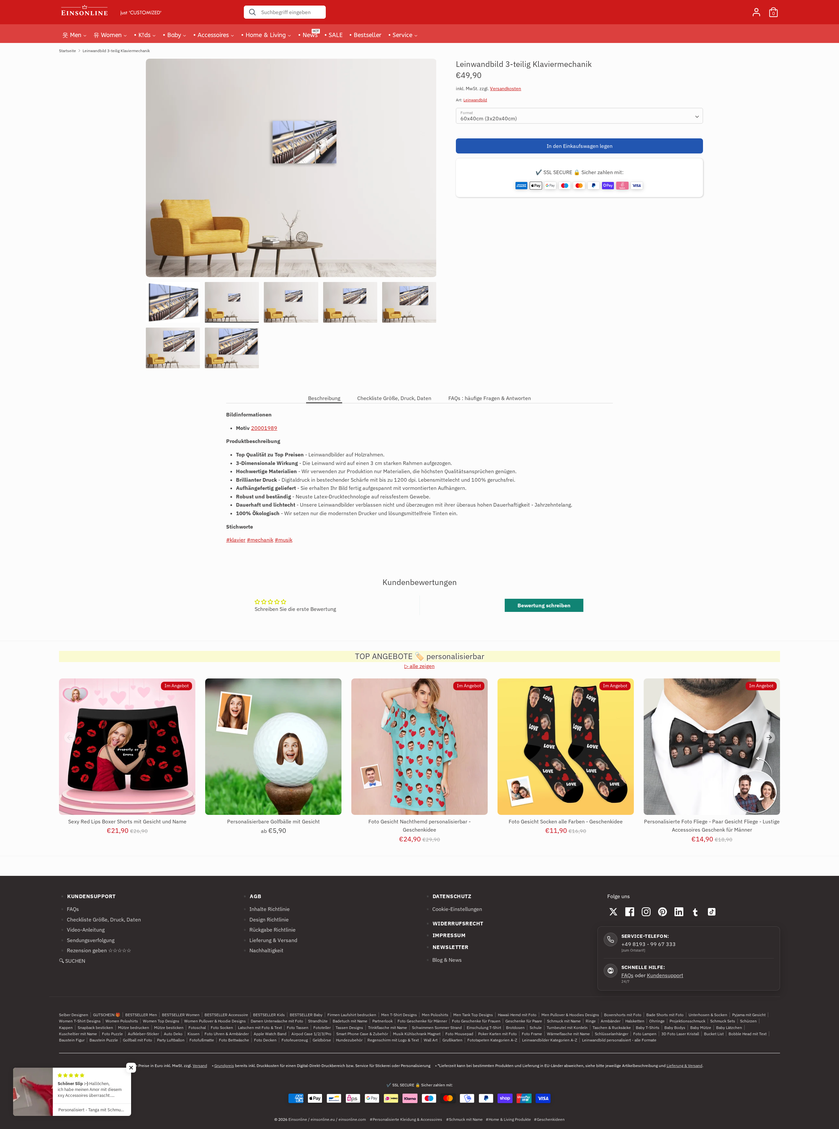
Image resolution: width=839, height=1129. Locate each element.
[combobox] (579, 116)
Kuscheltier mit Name (78, 1033)
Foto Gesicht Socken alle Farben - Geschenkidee (566, 821)
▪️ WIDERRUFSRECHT (453, 923)
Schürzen (748, 1020)
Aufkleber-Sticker (143, 1033)
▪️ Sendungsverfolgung (86, 940)
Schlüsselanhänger (611, 1033)
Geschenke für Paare (523, 1020)
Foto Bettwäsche (234, 1040)
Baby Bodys (674, 1027)
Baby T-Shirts (647, 1027)
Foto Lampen (644, 1033)
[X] (613, 911)
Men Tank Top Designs (473, 1014)
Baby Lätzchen (729, 1027)
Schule (536, 1027)
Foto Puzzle (112, 1033)
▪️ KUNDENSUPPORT (87, 896)
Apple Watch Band (270, 1033)
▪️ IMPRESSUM (445, 935)
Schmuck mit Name (564, 1020)
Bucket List (714, 1033)
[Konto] (756, 9)
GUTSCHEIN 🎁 (106, 1014)
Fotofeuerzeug (295, 1040)
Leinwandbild (475, 99)
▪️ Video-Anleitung (82, 929)
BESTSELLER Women (181, 1014)
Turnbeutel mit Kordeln (567, 1027)
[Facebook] (630, 911)
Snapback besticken (95, 1027)
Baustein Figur (72, 1040)
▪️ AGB (252, 896)
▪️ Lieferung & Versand (269, 940)
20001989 (264, 428)
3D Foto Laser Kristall (680, 1033)
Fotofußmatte (201, 1040)
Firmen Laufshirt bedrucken (351, 1014)
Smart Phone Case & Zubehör (362, 1033)
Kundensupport (665, 975)
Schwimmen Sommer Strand (437, 1027)
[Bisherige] (70, 737)
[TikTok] (712, 911)
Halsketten (634, 1020)
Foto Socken (222, 1027)
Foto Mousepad (459, 1033)
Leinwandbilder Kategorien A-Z (549, 1040)
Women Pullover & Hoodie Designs (215, 1020)
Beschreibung (324, 398)
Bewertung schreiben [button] (544, 605)
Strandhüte (318, 1020)
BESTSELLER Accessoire (226, 1014)
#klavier (235, 539)
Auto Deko (173, 1033)
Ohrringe (657, 1020)
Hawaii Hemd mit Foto (517, 1014)
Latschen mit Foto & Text (260, 1027)
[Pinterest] (662, 911)
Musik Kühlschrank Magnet (416, 1033)
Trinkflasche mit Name (387, 1027)
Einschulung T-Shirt (484, 1027)
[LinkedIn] (679, 911)
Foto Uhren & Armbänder (227, 1033)
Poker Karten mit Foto (497, 1033)
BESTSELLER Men (141, 1014)
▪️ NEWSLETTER (446, 947)
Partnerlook (382, 1020)
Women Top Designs (161, 1020)
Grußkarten (452, 1040)
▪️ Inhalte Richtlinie (266, 909)
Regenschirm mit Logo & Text (393, 1040)
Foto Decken (265, 1040)
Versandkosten (505, 89)
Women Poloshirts (122, 1020)
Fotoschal (197, 1027)
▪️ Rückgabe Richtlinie (269, 929)
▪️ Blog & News (443, 960)
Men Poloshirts (435, 1014)
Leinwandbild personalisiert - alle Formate (619, 1040)
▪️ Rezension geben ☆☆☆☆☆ (95, 950)
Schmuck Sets (722, 1020)
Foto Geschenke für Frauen (476, 1020)
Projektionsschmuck (687, 1020)
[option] (291, 170)
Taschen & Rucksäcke (612, 1027)
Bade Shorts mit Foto (665, 1014)
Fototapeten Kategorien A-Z (492, 1040)
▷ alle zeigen (419, 666)
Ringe (591, 1020)
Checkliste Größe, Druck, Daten (394, 398)
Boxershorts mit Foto (622, 1014)
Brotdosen (515, 1027)
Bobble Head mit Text (748, 1033)
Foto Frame (532, 1033)
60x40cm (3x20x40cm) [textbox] (488, 118)
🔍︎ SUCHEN (72, 961)
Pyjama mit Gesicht (749, 1014)
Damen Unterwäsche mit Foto (277, 1020)
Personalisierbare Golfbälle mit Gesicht (273, 821)
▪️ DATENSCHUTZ (448, 896)
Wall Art (431, 1040)
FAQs (627, 975)
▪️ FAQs (69, 909)
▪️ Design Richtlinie (265, 919)
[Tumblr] (695, 911)
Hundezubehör (349, 1040)
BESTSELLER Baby (306, 1014)
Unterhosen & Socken (708, 1014)
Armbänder (610, 1020)
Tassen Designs (349, 1027)
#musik (283, 539)
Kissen (193, 1033)
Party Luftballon (171, 1040)
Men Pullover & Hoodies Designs (570, 1014)
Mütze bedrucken (133, 1027)
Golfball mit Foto (137, 1040)
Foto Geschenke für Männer (422, 1020)
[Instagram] (646, 911)
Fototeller (322, 1027)
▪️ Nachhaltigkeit (262, 950)
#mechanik (260, 539)
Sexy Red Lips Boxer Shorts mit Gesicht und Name (127, 821)
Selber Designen (73, 1014)
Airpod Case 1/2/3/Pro (311, 1033)
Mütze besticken (169, 1027)
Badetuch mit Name (350, 1020)
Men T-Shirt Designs (399, 1014)
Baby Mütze (700, 1027)
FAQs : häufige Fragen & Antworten (489, 398)
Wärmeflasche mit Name (568, 1033)
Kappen (66, 1027)
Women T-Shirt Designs (80, 1020)
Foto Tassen (297, 1027)
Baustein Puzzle (103, 1040)
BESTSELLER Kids (269, 1014)
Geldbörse (322, 1040)
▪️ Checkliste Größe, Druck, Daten (100, 919)
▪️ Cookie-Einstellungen (453, 909)
